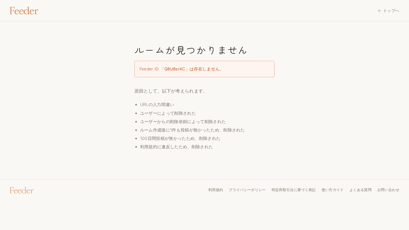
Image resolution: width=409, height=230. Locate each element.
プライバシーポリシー (247, 189)
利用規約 (148, 146)
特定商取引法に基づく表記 (294, 189)
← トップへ (388, 10)
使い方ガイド (333, 189)
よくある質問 (360, 189)
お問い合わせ (388, 189)
